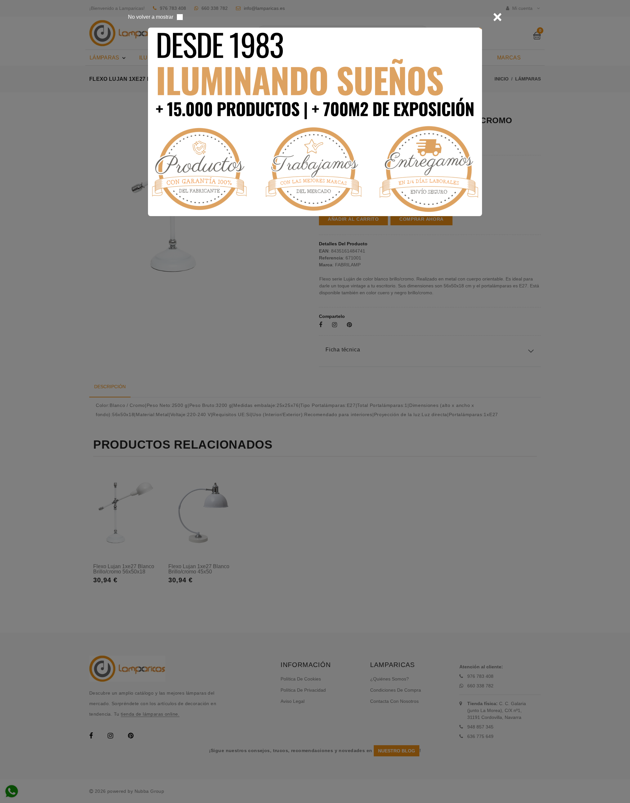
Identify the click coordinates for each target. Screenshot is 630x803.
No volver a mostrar (150, 17)
